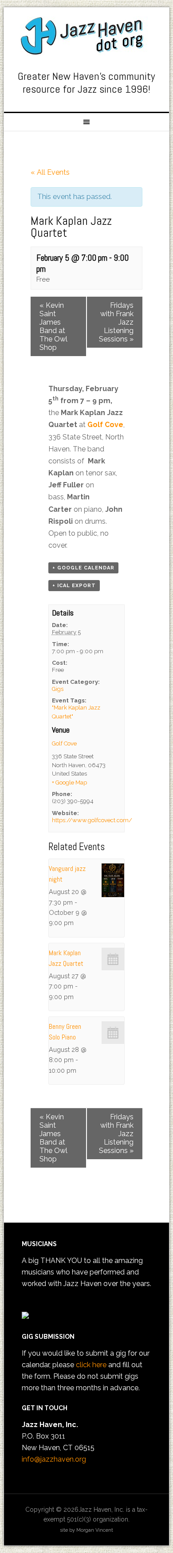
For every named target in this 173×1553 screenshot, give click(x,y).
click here (91, 1365)
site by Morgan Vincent (86, 1530)
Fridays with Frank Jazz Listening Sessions (116, 322)
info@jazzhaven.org (54, 1459)
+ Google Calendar (83, 568)
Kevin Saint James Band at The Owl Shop (53, 326)
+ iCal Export (74, 585)
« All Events (50, 172)
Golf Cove (105, 424)
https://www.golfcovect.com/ (92, 820)
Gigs (57, 689)
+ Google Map (69, 782)
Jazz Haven (86, 36)
